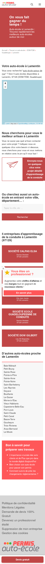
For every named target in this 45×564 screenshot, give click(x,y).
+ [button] (5, 83)
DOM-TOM (30, 50)
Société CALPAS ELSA (22, 251)
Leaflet (8, 124)
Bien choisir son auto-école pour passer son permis (22, 466)
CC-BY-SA (39, 124)
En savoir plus (24, 292)
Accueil (4, 50)
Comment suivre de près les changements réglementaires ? (23, 472)
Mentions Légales (13, 507)
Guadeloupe (6, 52)
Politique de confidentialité (18, 503)
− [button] (5, 86)
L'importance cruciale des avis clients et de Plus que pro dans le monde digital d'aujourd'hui (23, 458)
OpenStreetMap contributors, (27, 124)
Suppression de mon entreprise (22, 529)
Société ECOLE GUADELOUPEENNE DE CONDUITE (22, 314)
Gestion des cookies (15, 533)
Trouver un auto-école (17, 50)
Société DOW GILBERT (22, 335)
